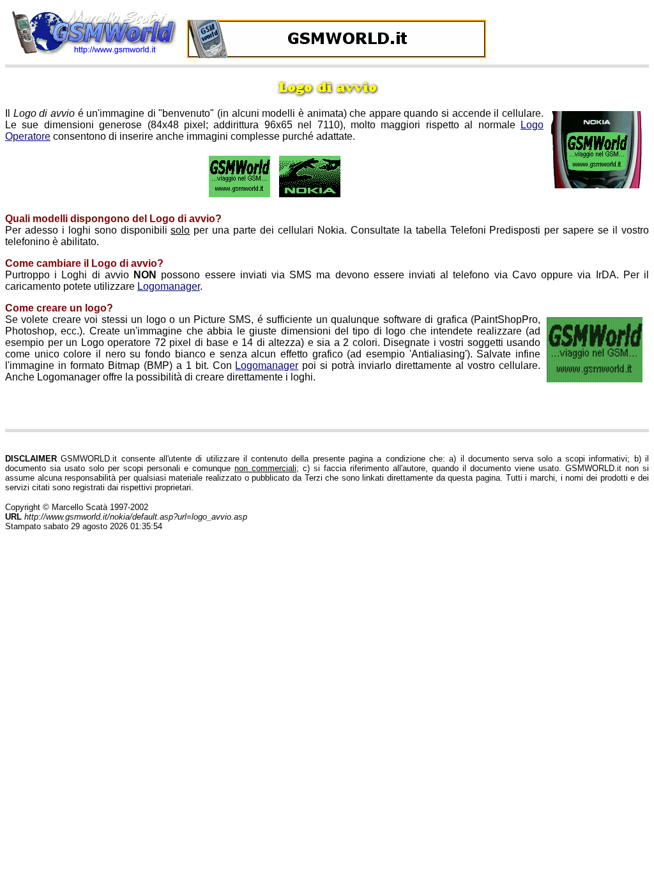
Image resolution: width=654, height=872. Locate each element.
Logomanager (168, 286)
